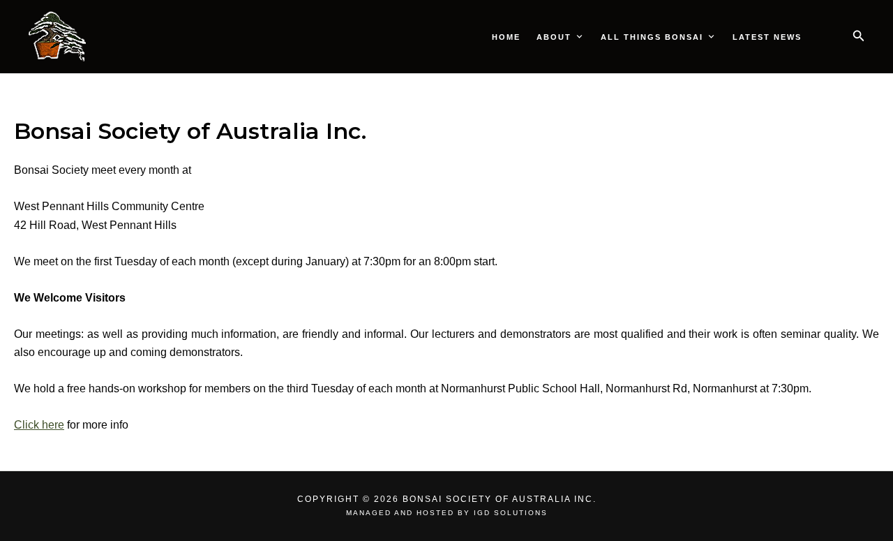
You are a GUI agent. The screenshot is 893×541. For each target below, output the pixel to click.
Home (506, 37)
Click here (39, 425)
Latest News (767, 37)
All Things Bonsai (652, 37)
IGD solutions (511, 513)
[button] (859, 36)
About (553, 37)
